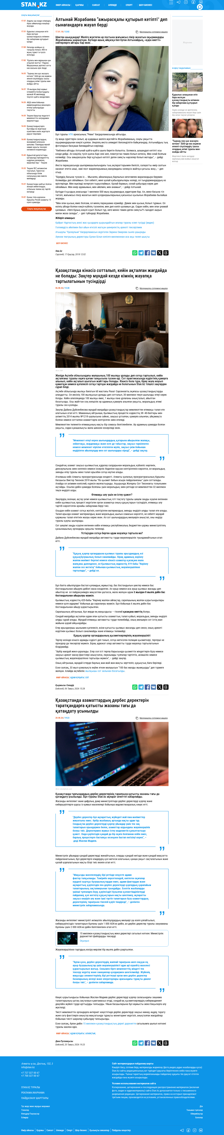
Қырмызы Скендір (64, 685)
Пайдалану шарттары (34, 1098)
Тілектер (25, 1110)
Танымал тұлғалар (195, 1110)
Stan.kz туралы (30, 1087)
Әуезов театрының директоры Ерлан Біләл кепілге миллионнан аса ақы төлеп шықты (102, 236)
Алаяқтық (90, 1033)
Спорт (129, 5)
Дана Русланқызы (64, 1041)
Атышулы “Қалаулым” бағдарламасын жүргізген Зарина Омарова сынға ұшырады (100, 232)
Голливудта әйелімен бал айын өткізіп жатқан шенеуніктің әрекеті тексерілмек (98, 227)
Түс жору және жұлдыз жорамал (35, 1106)
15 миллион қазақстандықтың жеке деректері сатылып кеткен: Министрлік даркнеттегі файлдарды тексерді (121, 935)
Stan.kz (58, 251)
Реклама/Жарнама (33, 1092)
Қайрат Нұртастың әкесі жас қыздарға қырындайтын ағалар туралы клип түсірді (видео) (104, 222)
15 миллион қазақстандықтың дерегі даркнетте (109, 1023)
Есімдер (24, 1117)
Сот (87, 677)
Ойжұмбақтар (197, 1114)
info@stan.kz (28, 1067)
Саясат (96, 5)
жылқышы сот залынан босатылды (105, 671)
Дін (201, 1106)
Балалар (199, 1117)
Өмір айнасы (63, 5)
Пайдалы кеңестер (121, 1130)
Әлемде (112, 5)
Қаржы (79, 5)
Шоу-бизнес (145, 5)
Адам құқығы (77, 677)
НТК (71, 134)
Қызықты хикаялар (99, 1130)
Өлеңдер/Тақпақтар (30, 1114)
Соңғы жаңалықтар (36, 208)
